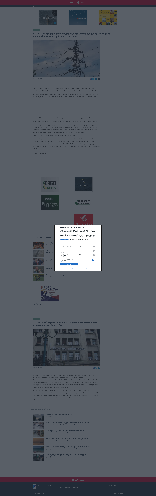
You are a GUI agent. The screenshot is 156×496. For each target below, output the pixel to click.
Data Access (78, 268)
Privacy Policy (85, 268)
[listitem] (78, 244)
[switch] (93, 246)
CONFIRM (69, 264)
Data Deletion (71, 268)
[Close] (99, 227)
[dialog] (78, 248)
